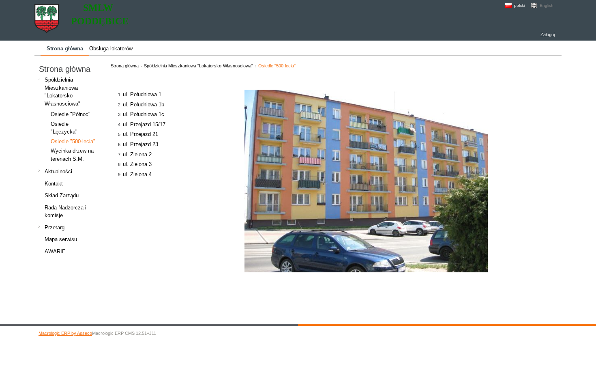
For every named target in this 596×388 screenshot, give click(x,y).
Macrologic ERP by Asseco (65, 333)
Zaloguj (547, 34)
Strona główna (125, 65)
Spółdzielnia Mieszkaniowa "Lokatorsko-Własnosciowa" (198, 65)
